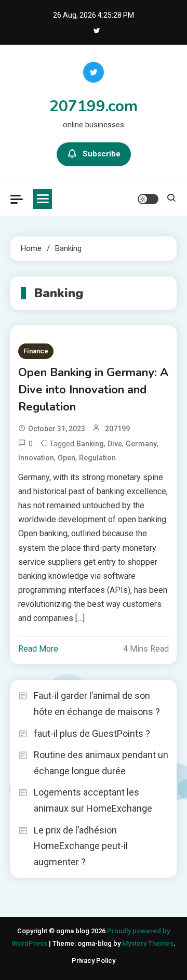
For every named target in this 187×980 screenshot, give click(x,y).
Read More (38, 649)
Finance (35, 351)
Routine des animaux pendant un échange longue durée (101, 762)
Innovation (36, 458)
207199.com (93, 106)
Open (66, 458)
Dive (115, 444)
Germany (141, 444)
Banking (90, 444)
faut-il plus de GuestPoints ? (92, 733)
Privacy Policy (93, 960)
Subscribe (102, 153)
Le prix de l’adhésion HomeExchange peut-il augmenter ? (81, 846)
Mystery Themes (147, 943)
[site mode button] (148, 199)
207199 (117, 429)
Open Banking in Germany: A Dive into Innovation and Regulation (93, 390)
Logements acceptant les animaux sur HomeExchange (93, 800)
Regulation (97, 458)
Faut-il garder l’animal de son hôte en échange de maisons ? (97, 703)
